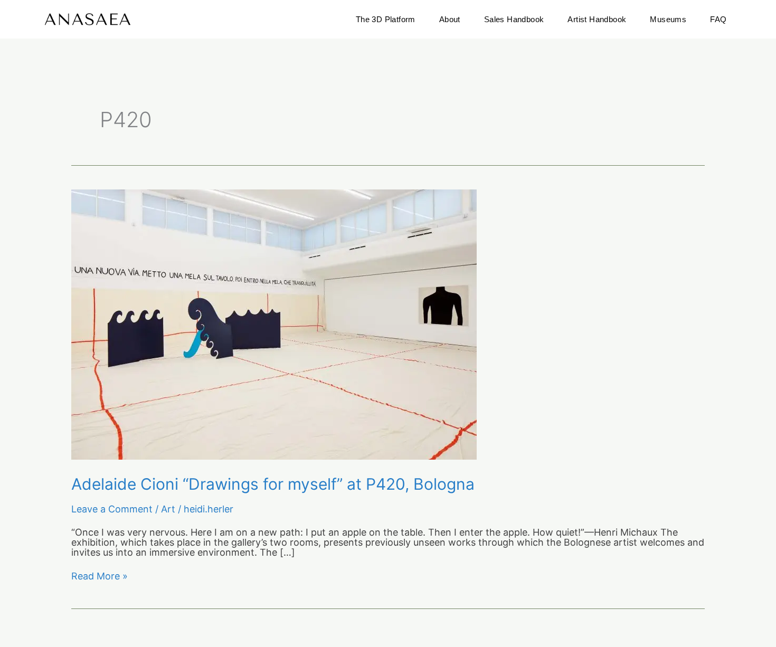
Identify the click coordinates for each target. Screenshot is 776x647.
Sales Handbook (514, 19)
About (449, 19)
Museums (668, 19)
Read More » (99, 577)
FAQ (718, 19)
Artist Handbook (596, 19)
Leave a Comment (112, 509)
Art (168, 509)
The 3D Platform (385, 19)
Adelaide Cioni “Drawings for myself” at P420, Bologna (273, 483)
